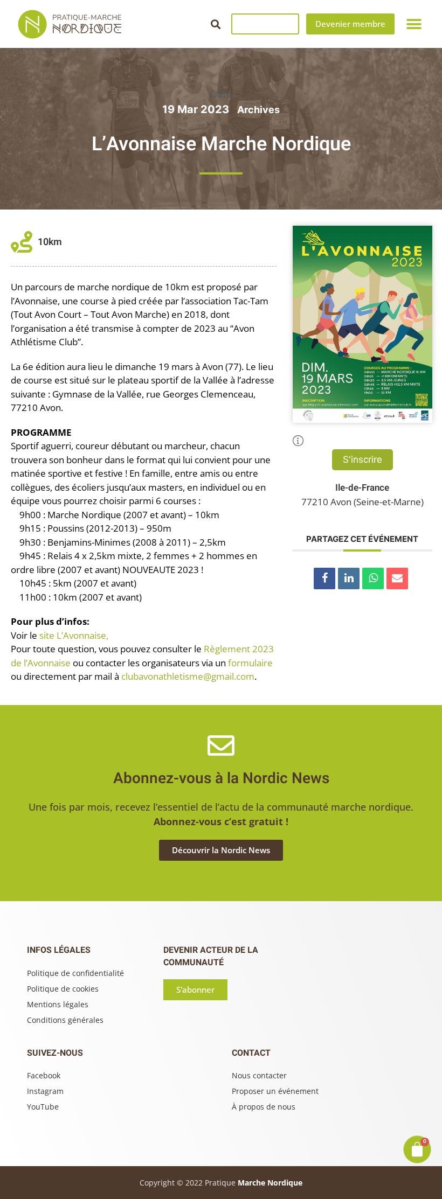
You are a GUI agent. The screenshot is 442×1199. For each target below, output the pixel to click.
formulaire (250, 663)
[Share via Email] (397, 578)
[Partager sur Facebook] (324, 578)
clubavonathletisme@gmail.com (187, 676)
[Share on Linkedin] (349, 578)
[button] (215, 24)
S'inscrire (362, 459)
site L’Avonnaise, (73, 635)
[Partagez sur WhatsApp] (373, 578)
